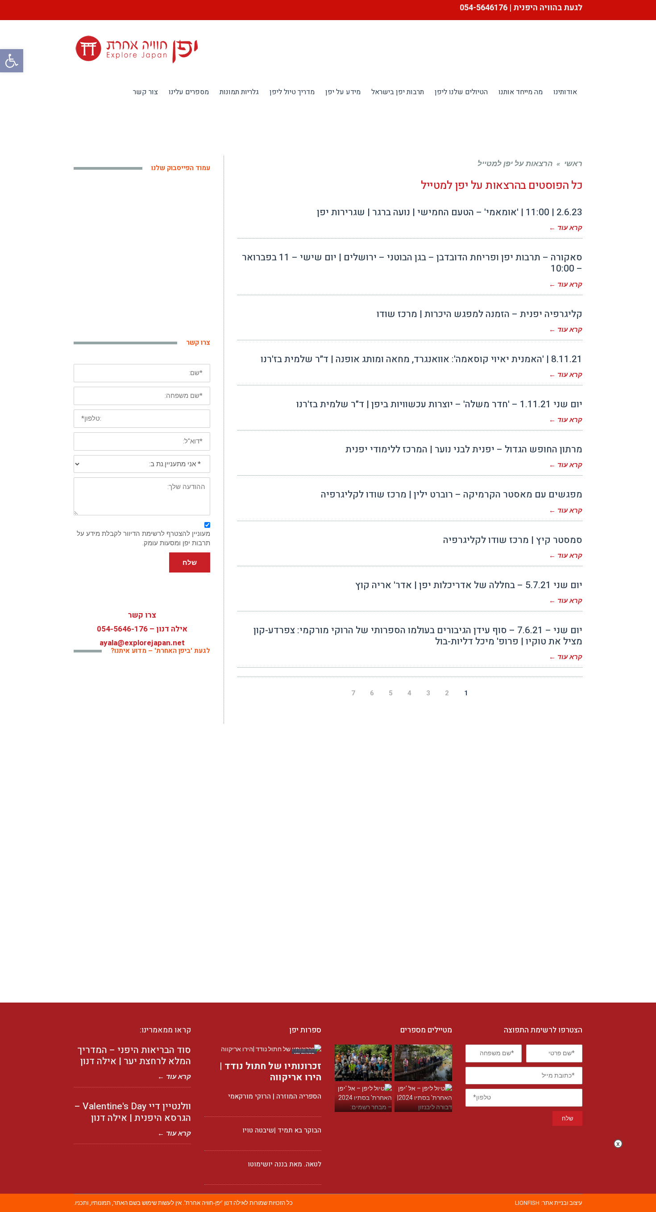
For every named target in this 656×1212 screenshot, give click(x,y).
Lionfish (527, 1202)
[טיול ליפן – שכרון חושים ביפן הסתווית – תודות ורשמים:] (423, 1063)
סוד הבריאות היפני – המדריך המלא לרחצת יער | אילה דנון (134, 1055)
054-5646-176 (122, 629)
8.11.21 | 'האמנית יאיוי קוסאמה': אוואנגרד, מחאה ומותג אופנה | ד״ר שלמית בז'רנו (421, 359)
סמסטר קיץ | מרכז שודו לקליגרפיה (512, 540)
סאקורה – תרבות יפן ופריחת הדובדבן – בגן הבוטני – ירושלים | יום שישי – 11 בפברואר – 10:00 (412, 263)
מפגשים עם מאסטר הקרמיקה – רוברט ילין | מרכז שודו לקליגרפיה (451, 495)
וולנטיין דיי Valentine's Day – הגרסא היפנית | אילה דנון (133, 1111)
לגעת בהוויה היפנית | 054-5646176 (520, 8)
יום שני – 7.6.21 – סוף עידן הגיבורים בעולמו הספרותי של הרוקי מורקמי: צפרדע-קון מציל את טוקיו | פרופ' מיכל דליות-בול (417, 635)
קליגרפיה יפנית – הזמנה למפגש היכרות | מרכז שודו (479, 314)
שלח (190, 562)
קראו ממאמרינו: (165, 1030)
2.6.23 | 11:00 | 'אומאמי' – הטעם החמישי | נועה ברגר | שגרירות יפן (449, 212)
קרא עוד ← (565, 228)
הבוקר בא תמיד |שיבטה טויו (281, 1130)
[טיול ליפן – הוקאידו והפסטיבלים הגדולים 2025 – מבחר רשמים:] (363, 1063)
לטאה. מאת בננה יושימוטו (284, 1164)
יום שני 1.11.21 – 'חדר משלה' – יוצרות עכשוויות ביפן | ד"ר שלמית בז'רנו (439, 404)
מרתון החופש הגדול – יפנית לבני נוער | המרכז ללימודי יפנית (463, 449)
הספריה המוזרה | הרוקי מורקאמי (274, 1096)
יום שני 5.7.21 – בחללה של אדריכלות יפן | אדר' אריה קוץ (468, 585)
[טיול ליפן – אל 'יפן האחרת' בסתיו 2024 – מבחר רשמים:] (363, 1098)
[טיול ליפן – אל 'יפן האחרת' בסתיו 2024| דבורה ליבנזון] (423, 1098)
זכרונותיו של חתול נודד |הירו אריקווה (270, 1071)
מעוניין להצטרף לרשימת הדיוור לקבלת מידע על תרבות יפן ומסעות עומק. (143, 538)
